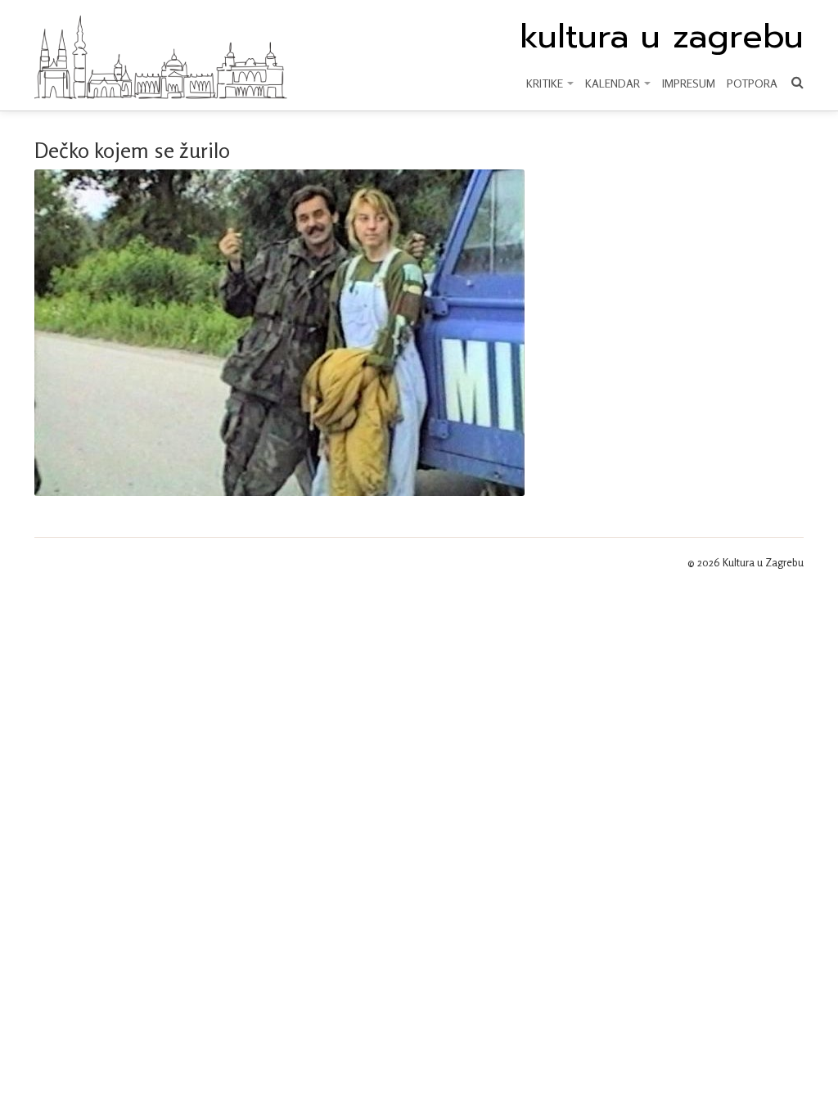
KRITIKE (545, 83)
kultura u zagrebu (662, 37)
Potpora (752, 83)
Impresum (688, 83)
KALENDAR (613, 83)
